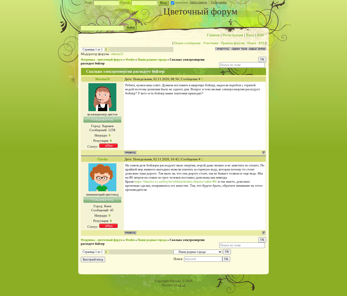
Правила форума (233, 43)
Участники (210, 43)
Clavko (102, 159)
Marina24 (102, 79)
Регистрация (219, 2)
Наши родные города (152, 59)
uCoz (181, 285)
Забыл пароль (198, 2)
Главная (213, 35)
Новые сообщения (187, 43)
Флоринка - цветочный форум (101, 59)
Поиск (251, 43)
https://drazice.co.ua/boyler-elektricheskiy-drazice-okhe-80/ (175, 181)
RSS (260, 35)
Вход (250, 35)
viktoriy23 (117, 54)
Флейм (130, 59)
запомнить (181, 2)
